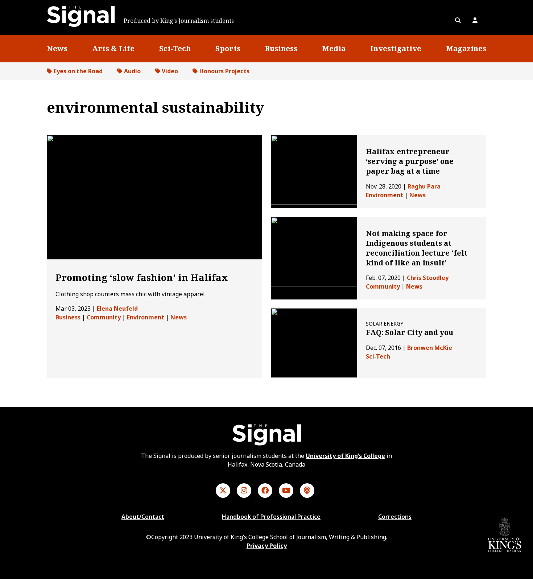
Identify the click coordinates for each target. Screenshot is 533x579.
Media (334, 48)
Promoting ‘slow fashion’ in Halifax (141, 277)
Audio (132, 71)
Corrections (395, 517)
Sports (227, 48)
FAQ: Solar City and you (409, 332)
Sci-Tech (175, 48)
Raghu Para (424, 186)
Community (104, 317)
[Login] (475, 20)
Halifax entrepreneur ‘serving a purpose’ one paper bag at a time (410, 161)
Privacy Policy (267, 546)
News (57, 48)
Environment (145, 317)
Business (281, 48)
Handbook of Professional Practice (271, 517)
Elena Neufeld (117, 309)
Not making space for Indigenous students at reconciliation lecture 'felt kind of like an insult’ (416, 248)
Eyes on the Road (78, 71)
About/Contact (142, 517)
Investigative (395, 48)
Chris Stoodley (428, 278)
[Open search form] (458, 20)
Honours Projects (224, 71)
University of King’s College (345, 456)
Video (170, 71)
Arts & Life (113, 48)
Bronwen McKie (429, 348)
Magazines (466, 48)
